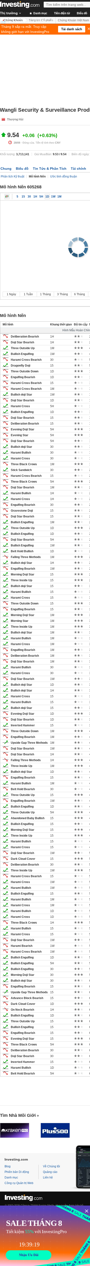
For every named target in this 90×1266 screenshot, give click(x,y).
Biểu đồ (22, 168)
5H (41, 196)
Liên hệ (48, 1177)
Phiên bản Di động (17, 1172)
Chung (6, 168)
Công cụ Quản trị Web (19, 1183)
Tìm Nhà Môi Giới (18, 1115)
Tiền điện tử (62, 13)
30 (29, 196)
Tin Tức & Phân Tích (49, 168)
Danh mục (40, 13)
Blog (8, 1166)
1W (53, 196)
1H (35, 196)
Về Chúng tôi (51, 1166)
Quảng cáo (50, 1172)
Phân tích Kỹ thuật (12, 176)
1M (59, 196)
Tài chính (78, 168)
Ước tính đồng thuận (63, 176)
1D (47, 196)
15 (23, 196)
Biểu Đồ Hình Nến (7, 196)
